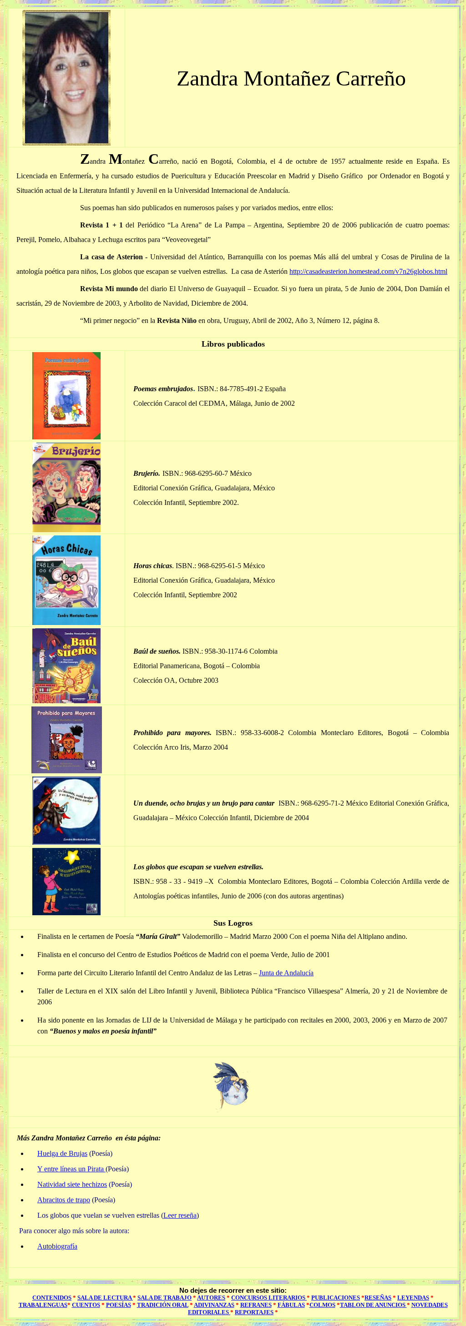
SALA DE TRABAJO (164, 1297)
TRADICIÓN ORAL (162, 1304)
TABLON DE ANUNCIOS (373, 1304)
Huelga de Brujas (62, 1153)
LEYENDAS (413, 1297)
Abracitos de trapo (63, 1200)
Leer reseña (180, 1215)
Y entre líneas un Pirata (71, 1169)
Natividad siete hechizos (72, 1184)
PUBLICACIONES (335, 1297)
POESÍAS (118, 1304)
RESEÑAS (378, 1297)
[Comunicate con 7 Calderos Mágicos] (233, 1112)
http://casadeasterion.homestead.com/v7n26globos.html (368, 271)
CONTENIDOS (51, 1297)
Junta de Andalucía (286, 973)
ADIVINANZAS (214, 1304)
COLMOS (322, 1304)
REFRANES (256, 1304)
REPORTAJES (254, 1312)
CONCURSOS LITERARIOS (269, 1297)
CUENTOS (86, 1304)
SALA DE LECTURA (105, 1297)
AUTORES (211, 1297)
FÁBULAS (291, 1304)
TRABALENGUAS (43, 1304)
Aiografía (57, 1246)
